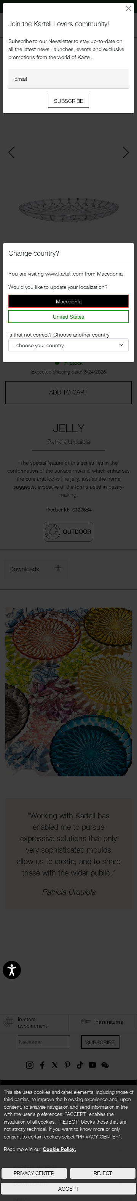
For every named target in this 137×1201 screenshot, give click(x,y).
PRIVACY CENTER (34, 1173)
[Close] (129, 9)
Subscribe (68, 101)
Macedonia (68, 301)
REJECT (103, 1173)
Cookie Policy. (59, 1149)
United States (68, 316)
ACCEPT (68, 1188)
